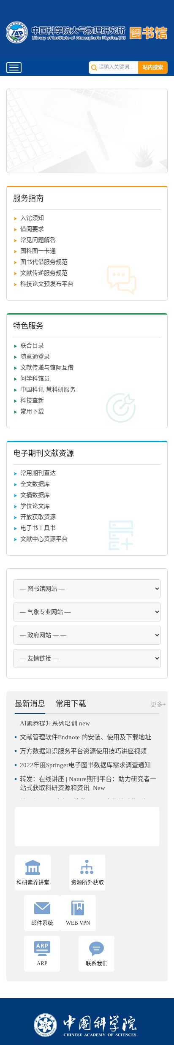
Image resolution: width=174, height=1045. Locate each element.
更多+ (158, 704)
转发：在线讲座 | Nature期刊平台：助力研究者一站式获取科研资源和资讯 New (88, 781)
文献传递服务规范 (44, 273)
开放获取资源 (38, 517)
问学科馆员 (35, 378)
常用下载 (32, 411)
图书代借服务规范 (44, 262)
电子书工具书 (38, 528)
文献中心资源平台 (44, 539)
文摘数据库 (35, 495)
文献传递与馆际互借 (46, 367)
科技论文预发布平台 (46, 284)
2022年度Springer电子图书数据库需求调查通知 (85, 762)
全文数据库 (35, 484)
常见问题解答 (38, 240)
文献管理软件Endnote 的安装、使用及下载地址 (86, 734)
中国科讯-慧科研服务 (48, 389)
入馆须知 (32, 218)
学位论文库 (35, 506)
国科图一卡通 (38, 251)
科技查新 (32, 400)
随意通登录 (35, 356)
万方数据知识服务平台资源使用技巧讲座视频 (83, 748)
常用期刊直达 (38, 473)
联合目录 (32, 345)
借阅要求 (32, 229)
